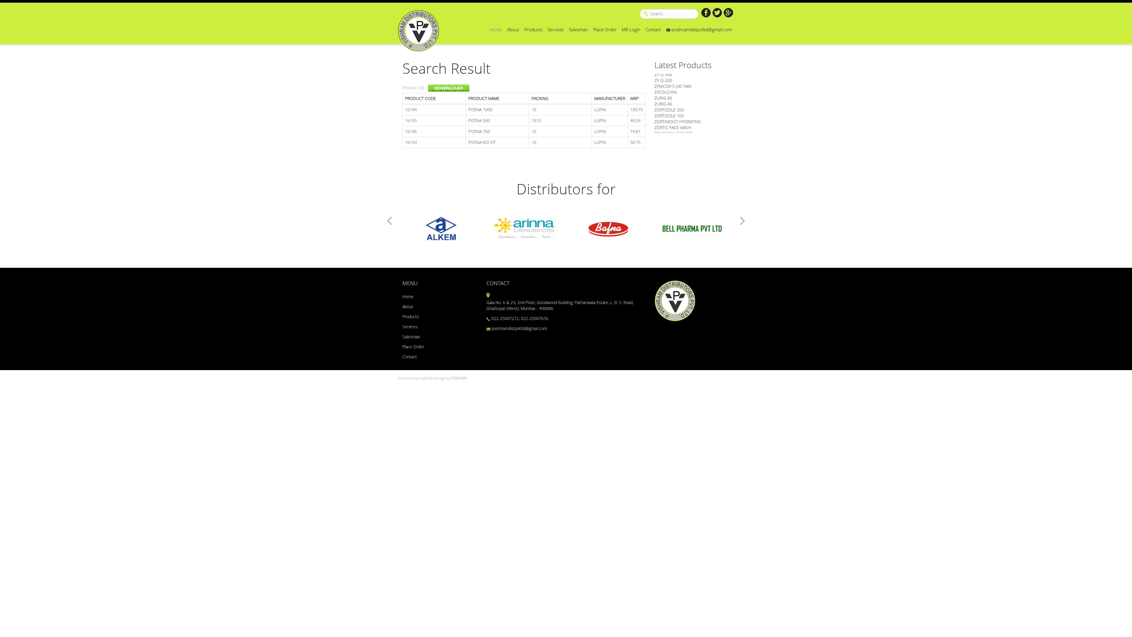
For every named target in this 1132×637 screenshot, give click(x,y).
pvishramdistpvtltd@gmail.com (701, 29)
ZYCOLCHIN (665, 85)
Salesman (578, 29)
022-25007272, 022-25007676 (519, 318)
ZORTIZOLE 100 (669, 109)
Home (496, 29)
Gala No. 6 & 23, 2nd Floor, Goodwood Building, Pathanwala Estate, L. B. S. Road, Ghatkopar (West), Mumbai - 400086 (560, 305)
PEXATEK (459, 378)
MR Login (631, 29)
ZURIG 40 (663, 97)
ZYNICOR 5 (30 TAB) (672, 80)
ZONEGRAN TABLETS (673, 127)
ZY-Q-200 (663, 74)
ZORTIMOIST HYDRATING (677, 115)
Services (556, 29)
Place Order (604, 29)
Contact (653, 29)
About (513, 29)
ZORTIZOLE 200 (669, 103)
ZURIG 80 (663, 91)
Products (533, 29)
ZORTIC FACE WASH (672, 121)
